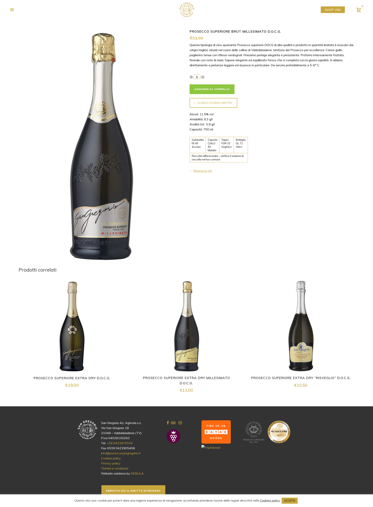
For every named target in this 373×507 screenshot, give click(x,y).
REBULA (137, 473)
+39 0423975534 (120, 443)
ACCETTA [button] (289, 500)
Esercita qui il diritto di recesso (133, 490)
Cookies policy (111, 458)
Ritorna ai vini (202, 171)
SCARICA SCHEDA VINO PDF (215, 102)
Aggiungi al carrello (212, 89)
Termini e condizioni (114, 468)
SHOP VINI (333, 10)
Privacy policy (110, 463)
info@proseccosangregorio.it (120, 453)
